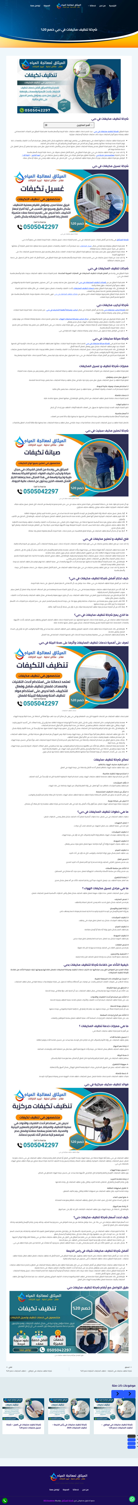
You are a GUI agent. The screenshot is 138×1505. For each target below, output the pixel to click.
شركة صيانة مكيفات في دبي (111, 338)
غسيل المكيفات (86, 246)
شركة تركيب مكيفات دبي (113, 305)
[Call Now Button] (5, 1500)
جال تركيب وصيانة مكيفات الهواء (73, 319)
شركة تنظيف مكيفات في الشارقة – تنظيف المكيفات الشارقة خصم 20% (106, 1369)
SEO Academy (49, 1500)
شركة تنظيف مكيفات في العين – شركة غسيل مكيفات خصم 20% (23, 1426)
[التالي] (117, 1394)
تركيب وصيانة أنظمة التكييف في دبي (62, 310)
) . (26, 155)
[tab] (131, 1436)
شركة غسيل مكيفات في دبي (110, 166)
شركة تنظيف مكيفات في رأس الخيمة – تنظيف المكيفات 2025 (69, 1426)
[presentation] (115, 1409)
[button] (132, 1499)
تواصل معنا (35, 5)
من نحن (102, 5)
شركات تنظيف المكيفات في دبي (108, 268)
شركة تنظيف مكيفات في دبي (110, 118)
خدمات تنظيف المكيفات (83, 288)
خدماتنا (76, 1489)
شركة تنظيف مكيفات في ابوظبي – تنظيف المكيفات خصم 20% (29, 1369)
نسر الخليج (36, 155)
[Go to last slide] (129, 1394)
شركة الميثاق (123, 239)
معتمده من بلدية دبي (105, 155)
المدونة (47, 5)
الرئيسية (112, 5)
